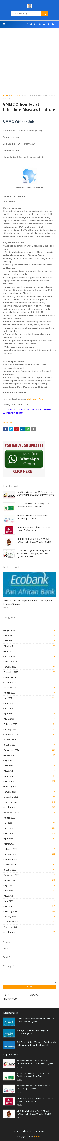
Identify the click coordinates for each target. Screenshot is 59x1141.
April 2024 (29, 776)
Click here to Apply (35, 399)
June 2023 (29, 828)
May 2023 (29, 833)
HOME (6, 995)
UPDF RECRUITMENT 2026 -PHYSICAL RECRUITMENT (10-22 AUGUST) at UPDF (34, 540)
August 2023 (29, 817)
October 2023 (29, 807)
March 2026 (29, 656)
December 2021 (29, 921)
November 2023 (29, 802)
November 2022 (29, 864)
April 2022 (29, 901)
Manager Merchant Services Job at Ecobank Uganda (32, 1032)
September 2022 (29, 875)
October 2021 (29, 932)
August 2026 (29, 630)
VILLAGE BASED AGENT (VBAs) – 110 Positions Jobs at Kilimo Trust (33, 505)
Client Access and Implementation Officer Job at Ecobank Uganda (28, 602)
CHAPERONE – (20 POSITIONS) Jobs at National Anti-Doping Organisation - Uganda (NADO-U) (33, 553)
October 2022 (29, 869)
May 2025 (29, 708)
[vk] (44, 24)
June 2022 (29, 890)
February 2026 (29, 661)
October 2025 (29, 682)
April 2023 (29, 838)
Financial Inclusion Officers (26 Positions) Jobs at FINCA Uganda (35, 529)
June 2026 (29, 640)
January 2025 (29, 729)
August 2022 (29, 880)
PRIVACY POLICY (10, 999)
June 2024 (29, 765)
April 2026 (29, 651)
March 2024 (29, 781)
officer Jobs (15, 95)
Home (5, 95)
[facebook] (27, 24)
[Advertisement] (29, 63)
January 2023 (29, 854)
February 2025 (29, 724)
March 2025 (29, 718)
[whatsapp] (39, 24)
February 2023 (29, 849)
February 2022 (29, 911)
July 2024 (29, 760)
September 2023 (29, 812)
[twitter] (31, 24)
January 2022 (29, 916)
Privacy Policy (41, 1131)
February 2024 (29, 786)
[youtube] (52, 24)
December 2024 (29, 734)
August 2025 (29, 692)
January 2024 (29, 791)
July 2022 (29, 885)
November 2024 (29, 739)
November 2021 (29, 927)
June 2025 (29, 703)
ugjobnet (38, 1136)
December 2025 (29, 672)
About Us (27, 1131)
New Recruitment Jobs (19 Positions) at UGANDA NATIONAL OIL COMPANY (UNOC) (35, 493)
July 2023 (29, 823)
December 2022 (29, 859)
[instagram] (35, 24)
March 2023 (29, 843)
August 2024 (29, 755)
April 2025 (29, 713)
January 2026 (29, 666)
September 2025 (29, 687)
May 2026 (29, 646)
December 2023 (29, 797)
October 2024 (29, 744)
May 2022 (29, 895)
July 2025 (29, 698)
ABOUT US (35, 995)
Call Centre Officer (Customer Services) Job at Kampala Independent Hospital (36, 1043)
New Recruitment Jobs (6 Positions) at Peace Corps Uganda (34, 517)
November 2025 (29, 677)
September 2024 (29, 750)
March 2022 (29, 906)
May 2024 (29, 770)
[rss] (48, 24)
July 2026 (29, 635)
